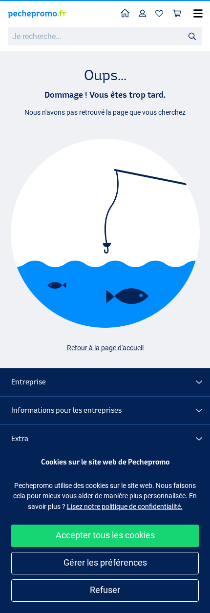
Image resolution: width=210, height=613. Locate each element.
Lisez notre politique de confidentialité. (125, 506)
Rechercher (192, 35)
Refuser (105, 590)
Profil (142, 14)
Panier (177, 14)
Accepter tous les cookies (105, 535)
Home (125, 14)
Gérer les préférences (105, 562)
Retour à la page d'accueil (105, 348)
